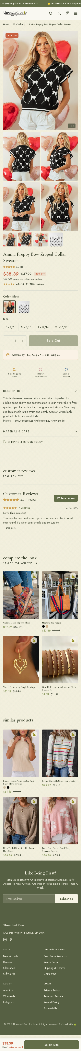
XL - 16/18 (61, 327)
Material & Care (16, 431)
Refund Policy (51, 1002)
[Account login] (59, 13)
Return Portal (51, 962)
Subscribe (66, 899)
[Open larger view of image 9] (56, 239)
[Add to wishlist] (34, 576)
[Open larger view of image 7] (25, 239)
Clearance (9, 968)
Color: (11, 296)
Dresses (7, 962)
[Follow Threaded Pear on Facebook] (11, 939)
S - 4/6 (10, 327)
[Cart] (67, 13)
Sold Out (53, 340)
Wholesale (9, 996)
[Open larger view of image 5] (59, 206)
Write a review (66, 498)
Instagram (8, 1002)
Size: (6, 319)
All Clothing (19, 24)
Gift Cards (9, 974)
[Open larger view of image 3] (59, 156)
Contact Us (50, 974)
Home (6, 24)
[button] (40, 80)
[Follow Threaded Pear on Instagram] (5, 939)
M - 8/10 (26, 327)
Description (13, 391)
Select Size (51, 1045)
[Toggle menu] (76, 13)
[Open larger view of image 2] (21, 156)
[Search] (51, 13)
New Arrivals (10, 956)
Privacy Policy (52, 990)
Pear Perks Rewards (55, 956)
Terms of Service (53, 996)
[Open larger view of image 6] (10, 239)
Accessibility (50, 1008)
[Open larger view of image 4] (21, 206)
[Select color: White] (23, 306)
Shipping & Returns (54, 968)
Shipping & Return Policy (25, 442)
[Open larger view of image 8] (40, 239)
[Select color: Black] (9, 306)
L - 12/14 (43, 327)
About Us (8, 990)
